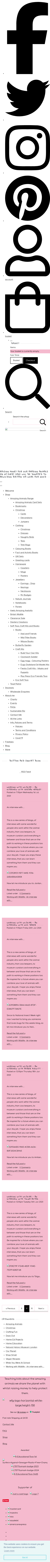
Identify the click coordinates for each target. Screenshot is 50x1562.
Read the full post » (16, 890)
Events (13, 703)
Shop (7, 495)
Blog (7, 746)
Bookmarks (20, 506)
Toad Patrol (15, 684)
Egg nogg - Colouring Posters (35, 661)
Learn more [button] (9, 1551)
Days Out (10, 1336)
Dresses (24, 533)
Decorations (26, 518)
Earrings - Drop (28, 583)
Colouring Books (23, 549)
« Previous (10, 1308)
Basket (16, 360)
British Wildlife (16, 614)
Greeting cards (22, 560)
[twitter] (27, 120)
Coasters (25, 568)
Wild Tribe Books (28, 638)
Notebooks (20, 603)
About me (10, 696)
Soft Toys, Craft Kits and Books (24, 626)
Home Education (14, 1343)
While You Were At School (18, 1363)
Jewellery (20, 580)
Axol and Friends (29, 634)
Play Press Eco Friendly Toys (34, 676)
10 (32, 1308)
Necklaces (26, 591)
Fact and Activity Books (26, 553)
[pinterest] (27, 221)
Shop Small (11, 1355)
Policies (19, 726)
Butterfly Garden (23, 645)
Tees (23, 541)
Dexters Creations (19, 622)
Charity (13, 699)
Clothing (19, 525)
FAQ (5, 1431)
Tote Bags (25, 545)
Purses (18, 607)
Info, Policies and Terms (21, 723)
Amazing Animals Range (22, 498)
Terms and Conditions (25, 730)
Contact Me (16, 715)
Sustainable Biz (17, 711)
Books (18, 630)
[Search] (43, 422)
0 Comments (25, 894)
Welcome (9, 491)
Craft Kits (19, 649)
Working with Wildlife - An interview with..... (25, 1367)
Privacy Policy (21, 734)
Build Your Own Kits (30, 653)
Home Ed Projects (14, 1340)
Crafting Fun (11, 1332)
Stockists (9, 688)
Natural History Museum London (21, 1347)
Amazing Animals (14, 1324)
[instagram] (27, 173)
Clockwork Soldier (29, 657)
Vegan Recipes (13, 1359)
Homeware (20, 564)
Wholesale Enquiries (20, 692)
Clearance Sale (17, 618)
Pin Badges (26, 595)
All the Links (16, 719)
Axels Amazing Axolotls (21, 610)
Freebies (9, 742)
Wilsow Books (27, 641)
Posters (24, 576)
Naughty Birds (27, 537)
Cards (23, 514)
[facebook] (27, 73)
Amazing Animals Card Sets (28, 502)
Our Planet (11, 1351)
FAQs (13, 707)
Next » (41, 1308)
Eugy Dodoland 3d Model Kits (35, 665)
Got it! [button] (25, 1557)
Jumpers (25, 522)
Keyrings (25, 587)
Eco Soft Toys (21, 680)
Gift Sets (19, 556)
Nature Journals (23, 599)
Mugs (23, 572)
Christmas (20, 510)
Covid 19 (19, 738)
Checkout (30, 360)
